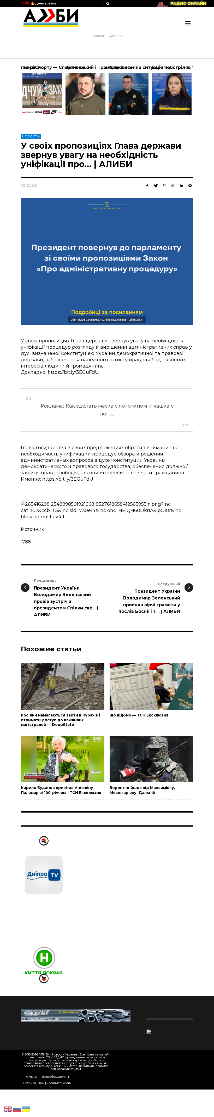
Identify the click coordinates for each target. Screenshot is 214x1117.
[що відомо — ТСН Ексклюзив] (143, 686)
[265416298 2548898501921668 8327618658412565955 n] (107, 261)
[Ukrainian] (26, 1109)
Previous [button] (17, 92)
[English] (8, 1109)
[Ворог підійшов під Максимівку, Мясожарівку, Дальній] (143, 759)
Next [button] (197, 92)
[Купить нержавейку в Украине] (75, 1015)
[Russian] (17, 1109)
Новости (31, 136)
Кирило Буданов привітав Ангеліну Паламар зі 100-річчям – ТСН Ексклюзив (61, 790)
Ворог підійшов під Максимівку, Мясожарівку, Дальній (142, 790)
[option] (42, 90)
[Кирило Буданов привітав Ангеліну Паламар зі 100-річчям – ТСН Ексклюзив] (54, 759)
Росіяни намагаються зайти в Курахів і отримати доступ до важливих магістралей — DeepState (60, 720)
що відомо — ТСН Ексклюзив (139, 715)
